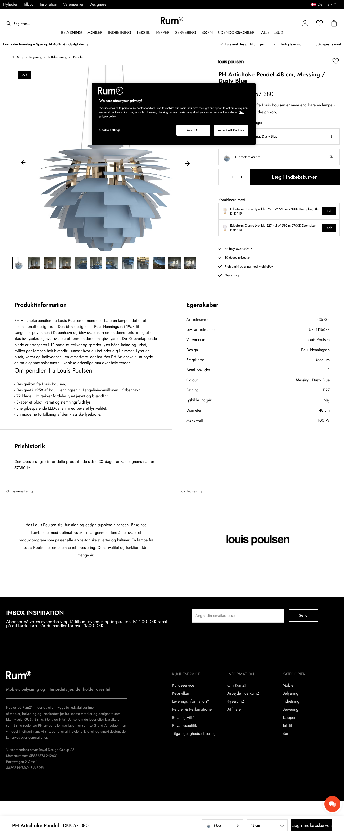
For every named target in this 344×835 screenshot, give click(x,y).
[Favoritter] (319, 23)
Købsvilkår (180, 693)
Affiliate (234, 709)
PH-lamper (46, 725)
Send (303, 615)
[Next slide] (187, 163)
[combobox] (324, 4)
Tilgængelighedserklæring (194, 734)
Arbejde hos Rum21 (244, 693)
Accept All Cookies (231, 130)
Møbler (289, 685)
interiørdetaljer (53, 713)
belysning (29, 713)
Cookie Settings (110, 130)
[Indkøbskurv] (334, 23)
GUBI (28, 719)
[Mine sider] (305, 23)
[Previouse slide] (23, 163)
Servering (290, 709)
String (38, 719)
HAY (62, 719)
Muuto (18, 719)
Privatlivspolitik (184, 726)
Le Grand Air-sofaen (104, 725)
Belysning (290, 693)
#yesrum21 (236, 701)
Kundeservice (183, 685)
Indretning (291, 701)
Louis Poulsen (318, 340)
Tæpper (289, 718)
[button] (326, 4)
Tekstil (287, 726)
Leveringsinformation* (190, 701)
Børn (286, 734)
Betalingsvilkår (184, 718)
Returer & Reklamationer (192, 709)
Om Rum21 (236, 685)
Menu (49, 719)
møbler (15, 713)
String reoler (22, 725)
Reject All (193, 130)
